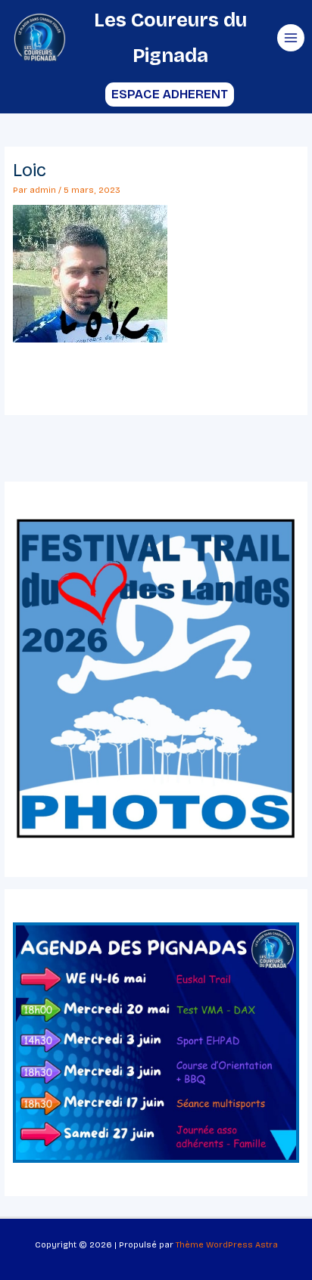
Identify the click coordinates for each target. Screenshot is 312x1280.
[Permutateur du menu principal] (290, 37)
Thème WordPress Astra (227, 1245)
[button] (156, 94)
